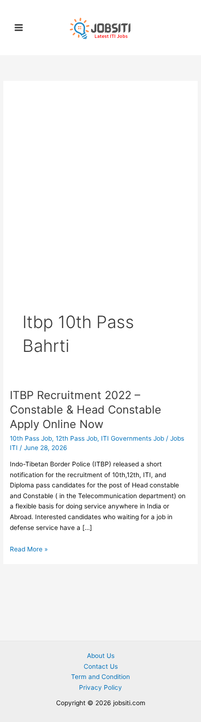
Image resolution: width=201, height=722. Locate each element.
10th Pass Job (31, 438)
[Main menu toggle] (19, 27)
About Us (101, 655)
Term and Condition (100, 676)
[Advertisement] (100, 205)
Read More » (29, 549)
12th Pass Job (76, 438)
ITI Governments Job (132, 438)
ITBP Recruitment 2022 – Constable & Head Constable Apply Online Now (85, 409)
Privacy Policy (100, 687)
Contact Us (101, 666)
